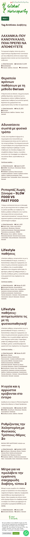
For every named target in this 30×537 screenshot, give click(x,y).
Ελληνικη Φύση (5, 453)
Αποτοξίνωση (6, 112)
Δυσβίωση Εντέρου (6, 169)
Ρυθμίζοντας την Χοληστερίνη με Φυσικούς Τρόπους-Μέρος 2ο (13, 431)
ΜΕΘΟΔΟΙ (16, 362)
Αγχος (10, 234)
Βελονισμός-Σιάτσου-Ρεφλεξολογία (10, 357)
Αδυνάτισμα (18, 167)
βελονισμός (16, 296)
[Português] (24, 2)
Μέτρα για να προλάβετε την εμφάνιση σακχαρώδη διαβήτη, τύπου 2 (14, 476)
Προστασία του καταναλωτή (8, 232)
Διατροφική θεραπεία (8, 287)
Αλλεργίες (17, 228)
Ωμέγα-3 (11, 296)
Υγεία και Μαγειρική (13, 237)
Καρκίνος (18, 112)
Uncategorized (7, 65)
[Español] (27, 2)
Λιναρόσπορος (17, 293)
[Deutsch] (16, 2)
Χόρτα (19, 177)
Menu (6, 18)
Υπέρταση (14, 294)
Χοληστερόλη (25, 177)
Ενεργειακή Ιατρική (17, 360)
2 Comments (24, 68)
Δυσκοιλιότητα (21, 289)
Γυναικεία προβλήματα (7, 173)
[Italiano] (22, 2)
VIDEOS (18, 232)
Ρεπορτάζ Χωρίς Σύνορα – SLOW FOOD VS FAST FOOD (13, 195)
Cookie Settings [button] (7, 533)
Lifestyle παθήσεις (8, 252)
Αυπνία (12, 289)
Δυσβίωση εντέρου (23, 173)
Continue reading (10, 162)
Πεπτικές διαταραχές (6, 294)
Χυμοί (22, 112)
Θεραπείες (5, 110)
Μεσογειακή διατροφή (6, 235)
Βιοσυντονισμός (18, 171)
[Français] (13, 2)
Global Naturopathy (8, 64)
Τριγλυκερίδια (13, 177)
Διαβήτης (10, 67)
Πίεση (20, 175)
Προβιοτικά (12, 411)
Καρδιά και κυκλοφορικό (12, 175)
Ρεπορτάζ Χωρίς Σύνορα (19, 235)
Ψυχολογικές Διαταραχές (7, 366)
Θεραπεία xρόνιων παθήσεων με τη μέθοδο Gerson (13, 83)
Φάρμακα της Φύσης (18, 364)
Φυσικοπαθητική (18, 287)
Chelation (5, 171)
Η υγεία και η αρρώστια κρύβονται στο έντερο (11, 392)
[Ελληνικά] (19, 2)
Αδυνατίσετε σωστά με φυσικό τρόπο (14, 128)
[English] (11, 2)
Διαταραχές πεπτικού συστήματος (9, 291)
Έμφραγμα (11, 171)
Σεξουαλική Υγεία (5, 177)
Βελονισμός (21, 368)
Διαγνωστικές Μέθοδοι (6, 360)
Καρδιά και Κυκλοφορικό (7, 230)
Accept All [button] (16, 533)
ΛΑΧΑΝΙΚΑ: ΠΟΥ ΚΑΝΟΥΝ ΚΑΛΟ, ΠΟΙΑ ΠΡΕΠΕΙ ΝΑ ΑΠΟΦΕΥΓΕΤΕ (13, 41)
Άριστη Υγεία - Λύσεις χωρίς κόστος (12, 226)
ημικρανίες (3, 298)
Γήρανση (5, 67)
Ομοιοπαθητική (5, 411)
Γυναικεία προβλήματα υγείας (17, 359)
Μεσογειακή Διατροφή (19, 230)
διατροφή (15, 67)
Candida (5, 167)
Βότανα (23, 167)
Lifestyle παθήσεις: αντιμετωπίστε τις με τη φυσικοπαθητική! (14, 316)
